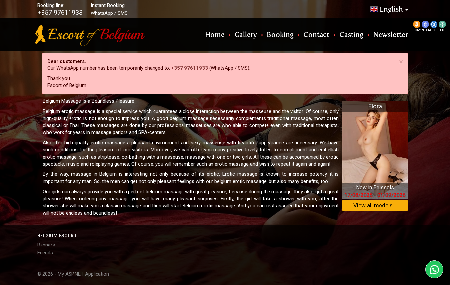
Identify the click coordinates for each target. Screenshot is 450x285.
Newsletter (390, 34)
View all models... (375, 205)
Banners (46, 245)
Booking (280, 34)
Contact (316, 34)
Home (215, 34)
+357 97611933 (189, 68)
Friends (45, 253)
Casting (351, 34)
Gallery (246, 34)
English (392, 9)
